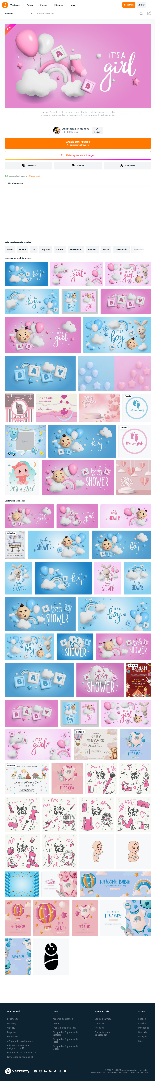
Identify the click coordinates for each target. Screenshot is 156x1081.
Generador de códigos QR (20, 1055)
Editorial (58, 5)
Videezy (11, 1026)
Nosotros (97, 1026)
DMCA (55, 1021)
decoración (121, 248)
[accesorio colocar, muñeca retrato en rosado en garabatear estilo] (96, 812)
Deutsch (140, 1030)
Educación (12, 1035)
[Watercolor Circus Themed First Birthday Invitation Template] (138, 678)
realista (92, 248)
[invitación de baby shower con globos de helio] (22, 883)
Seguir (96, 130)
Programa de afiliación (63, 1026)
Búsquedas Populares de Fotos (64, 1039)
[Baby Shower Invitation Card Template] (15, 543)
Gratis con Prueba (77, 141)
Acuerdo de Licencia (62, 1017)
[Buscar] (139, 13)
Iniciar (139, 5)
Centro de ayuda (101, 1017)
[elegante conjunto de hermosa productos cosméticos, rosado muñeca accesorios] (22, 812)
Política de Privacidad (115, 1071)
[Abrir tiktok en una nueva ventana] (55, 1070)
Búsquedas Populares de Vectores (64, 1032)
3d (33, 248)
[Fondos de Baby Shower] (19, 406)
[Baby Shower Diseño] (56, 406)
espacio (46, 248)
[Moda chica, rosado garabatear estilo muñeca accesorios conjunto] (22, 850)
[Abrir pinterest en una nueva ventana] (50, 1070)
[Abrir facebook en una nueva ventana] (35, 1070)
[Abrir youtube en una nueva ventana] (65, 1070)
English (140, 1017)
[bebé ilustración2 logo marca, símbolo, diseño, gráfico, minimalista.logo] (133, 850)
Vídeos (43, 5)
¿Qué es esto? (34, 174)
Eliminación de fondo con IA (21, 1051)
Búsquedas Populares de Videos (64, 1046)
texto (106, 248)
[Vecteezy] (5, 5)
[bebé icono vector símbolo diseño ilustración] (51, 955)
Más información (15, 181)
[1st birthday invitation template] (27, 777)
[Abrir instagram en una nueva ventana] (40, 1070)
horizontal (75, 248)
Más (73, 5)
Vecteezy (11, 1021)
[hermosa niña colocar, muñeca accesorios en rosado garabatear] (135, 777)
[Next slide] (144, 248)
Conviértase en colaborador (100, 1032)
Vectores (15, 5)
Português (141, 1026)
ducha (22, 248)
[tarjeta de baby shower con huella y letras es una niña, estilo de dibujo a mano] (134, 439)
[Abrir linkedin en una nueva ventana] (45, 1070)
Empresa (11, 1030)
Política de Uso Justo (137, 1071)
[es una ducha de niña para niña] (22, 476)
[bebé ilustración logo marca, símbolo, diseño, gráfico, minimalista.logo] (96, 850)
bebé (9, 248)
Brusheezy (12, 1017)
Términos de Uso (95, 1071)
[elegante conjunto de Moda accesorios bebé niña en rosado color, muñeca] (133, 812)
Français (140, 1035)
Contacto (97, 1021)
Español (140, 1021)
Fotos (30, 5)
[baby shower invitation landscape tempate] (95, 743)
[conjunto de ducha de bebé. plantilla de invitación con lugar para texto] (25, 439)
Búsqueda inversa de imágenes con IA (17, 1045)
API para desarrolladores (19, 1039)
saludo (60, 248)
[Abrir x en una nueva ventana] (60, 1070)
